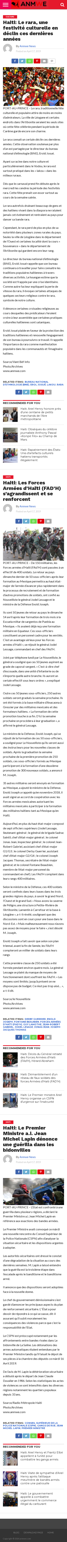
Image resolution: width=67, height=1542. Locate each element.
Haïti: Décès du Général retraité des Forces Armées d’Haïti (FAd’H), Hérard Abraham (41, 1057)
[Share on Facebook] (15, 60)
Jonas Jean (41, 1027)
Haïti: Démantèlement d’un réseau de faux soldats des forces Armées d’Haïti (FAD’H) (40, 1078)
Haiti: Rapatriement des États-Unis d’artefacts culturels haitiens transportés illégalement (40, 455)
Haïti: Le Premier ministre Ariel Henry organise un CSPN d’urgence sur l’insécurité (41, 1098)
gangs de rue (46, 1425)
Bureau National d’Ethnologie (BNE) (26, 383)
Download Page (33, 1532)
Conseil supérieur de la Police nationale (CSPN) (30, 1424)
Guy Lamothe (32, 1024)
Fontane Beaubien (26, 1021)
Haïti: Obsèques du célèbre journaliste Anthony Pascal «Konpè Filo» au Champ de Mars (38, 434)
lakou (51, 384)
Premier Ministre (33, 1428)
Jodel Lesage (24, 1027)
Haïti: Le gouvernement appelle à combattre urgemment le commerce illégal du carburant (38, 1499)
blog (16, 1532)
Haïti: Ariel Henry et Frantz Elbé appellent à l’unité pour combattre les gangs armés (41, 1456)
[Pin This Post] (37, 60)
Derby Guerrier (35, 1019)
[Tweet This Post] (22, 60)
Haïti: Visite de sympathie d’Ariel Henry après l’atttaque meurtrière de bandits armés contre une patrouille (41, 1478)
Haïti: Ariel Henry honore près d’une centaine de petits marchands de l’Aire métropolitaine (40, 414)
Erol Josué (38, 384)
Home (50, 1532)
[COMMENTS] (51, 60)
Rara (60, 384)
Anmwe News (28, 46)
